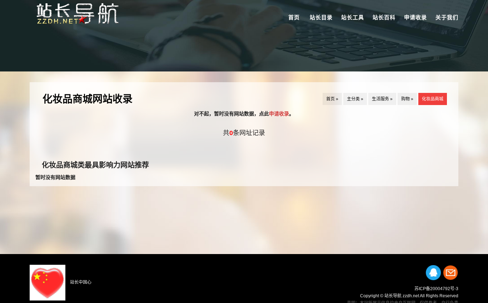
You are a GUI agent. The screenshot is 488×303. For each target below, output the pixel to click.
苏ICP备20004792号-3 (436, 288)
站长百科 (384, 17)
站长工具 (352, 17)
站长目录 (321, 17)
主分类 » (355, 98)
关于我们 (446, 17)
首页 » (332, 98)
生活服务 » (382, 98)
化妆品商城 (432, 98)
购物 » (407, 98)
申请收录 (415, 17)
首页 (294, 17)
